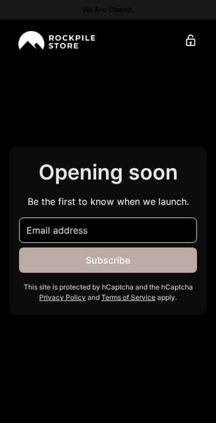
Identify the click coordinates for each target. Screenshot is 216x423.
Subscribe (108, 260)
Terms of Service (128, 297)
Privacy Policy (62, 297)
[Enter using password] (190, 40)
